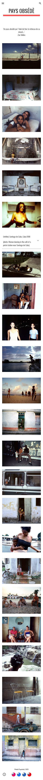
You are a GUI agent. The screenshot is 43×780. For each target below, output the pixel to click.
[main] (21, 12)
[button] (3, 3)
